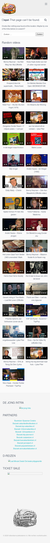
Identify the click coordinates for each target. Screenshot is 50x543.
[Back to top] (46, 538)
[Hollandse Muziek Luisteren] (9, 9)
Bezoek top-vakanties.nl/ (25, 426)
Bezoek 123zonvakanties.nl (25, 429)
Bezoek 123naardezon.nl (25, 431)
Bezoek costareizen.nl (25, 437)
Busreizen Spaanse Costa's (25, 420)
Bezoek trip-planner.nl (25, 434)
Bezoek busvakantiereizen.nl (25, 440)
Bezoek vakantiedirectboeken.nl (25, 423)
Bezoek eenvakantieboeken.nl (25, 448)
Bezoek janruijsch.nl (25, 443)
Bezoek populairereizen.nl (25, 445)
